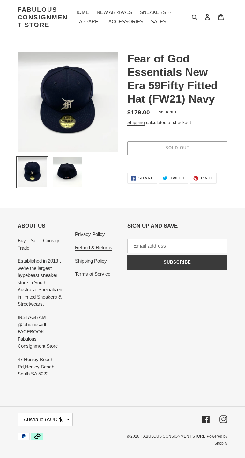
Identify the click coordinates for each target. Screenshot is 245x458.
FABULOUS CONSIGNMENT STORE (43, 17)
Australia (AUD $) (43, 419)
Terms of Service (92, 274)
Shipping (136, 122)
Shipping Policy (91, 261)
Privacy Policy (90, 234)
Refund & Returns (93, 247)
